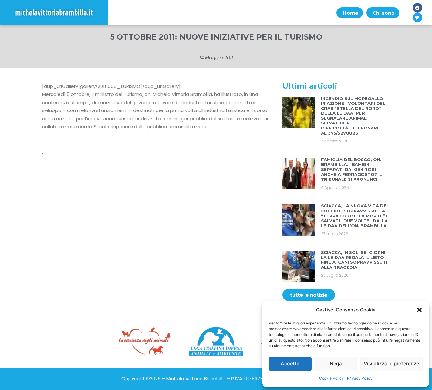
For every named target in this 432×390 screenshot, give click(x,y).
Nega (336, 364)
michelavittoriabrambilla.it (54, 12)
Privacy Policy (360, 378)
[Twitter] (417, 17)
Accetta (290, 364)
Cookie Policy (331, 378)
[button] (419, 310)
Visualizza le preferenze (391, 364)
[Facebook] (417, 8)
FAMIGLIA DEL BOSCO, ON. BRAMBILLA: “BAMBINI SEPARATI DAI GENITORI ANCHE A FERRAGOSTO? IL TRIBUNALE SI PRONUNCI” (351, 169)
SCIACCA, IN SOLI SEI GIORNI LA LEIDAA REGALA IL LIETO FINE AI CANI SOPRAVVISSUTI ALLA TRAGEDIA (354, 260)
